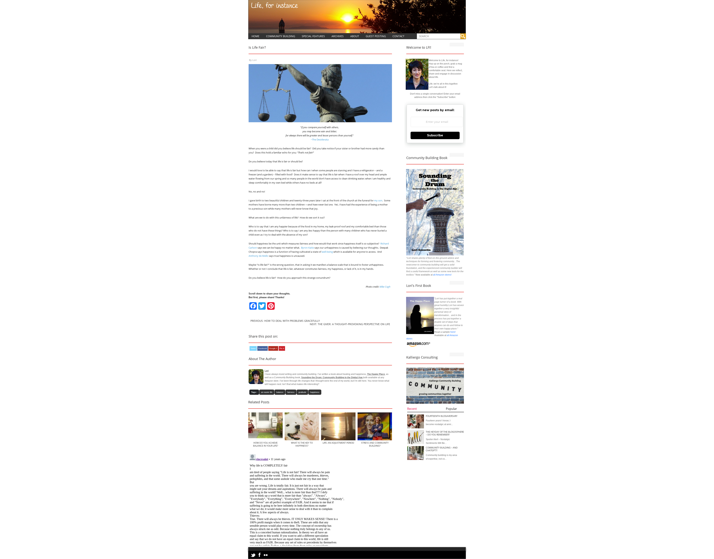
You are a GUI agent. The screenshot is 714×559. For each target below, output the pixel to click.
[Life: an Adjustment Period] (338, 439)
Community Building (280, 36)
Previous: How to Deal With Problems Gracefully (285, 321)
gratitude (302, 392)
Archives (338, 36)
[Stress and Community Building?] (375, 439)
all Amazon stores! (442, 275)
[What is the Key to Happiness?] (302, 439)
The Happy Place (376, 374)
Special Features (313, 36)
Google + (273, 348)
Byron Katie (307, 247)
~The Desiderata (320, 139)
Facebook (262, 348)
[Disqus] (320, 499)
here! (453, 332)
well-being (327, 251)
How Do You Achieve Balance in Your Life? (265, 444)
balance (279, 392)
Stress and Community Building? (375, 444)
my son (378, 200)
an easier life (266, 392)
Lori (254, 60)
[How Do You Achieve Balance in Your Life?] (265, 439)
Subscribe (435, 135)
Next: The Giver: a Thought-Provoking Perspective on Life (350, 324)
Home (255, 36)
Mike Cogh (384, 286)
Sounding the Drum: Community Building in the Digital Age (332, 377)
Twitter (253, 348)
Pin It (282, 348)
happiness (314, 392)
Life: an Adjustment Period (338, 442)
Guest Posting (376, 36)
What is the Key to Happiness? (302, 444)
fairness (291, 392)
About (354, 36)
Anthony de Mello (258, 255)
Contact (398, 36)
